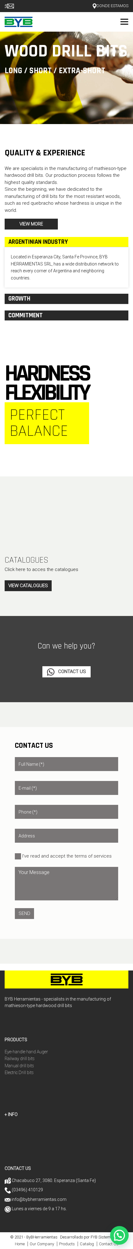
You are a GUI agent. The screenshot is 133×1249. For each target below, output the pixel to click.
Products (67, 1244)
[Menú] (124, 22)
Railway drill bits (20, 1058)
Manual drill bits (19, 1065)
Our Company (42, 1244)
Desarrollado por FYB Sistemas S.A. (91, 1237)
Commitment (25, 315)
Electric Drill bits (19, 1072)
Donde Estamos (112, 5)
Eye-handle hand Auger (26, 1051)
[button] (119, 1235)
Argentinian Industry (38, 242)
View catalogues (28, 585)
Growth (19, 299)
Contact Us (71, 671)
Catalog (87, 1244)
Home (20, 1244)
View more (31, 224)
